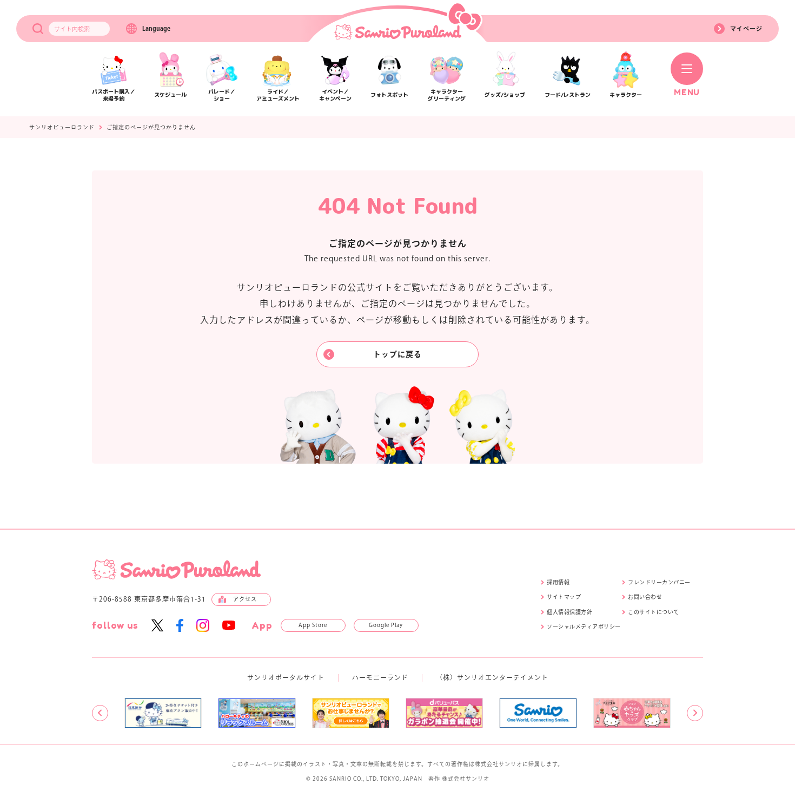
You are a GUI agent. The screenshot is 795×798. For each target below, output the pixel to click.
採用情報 (558, 582)
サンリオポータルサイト (285, 677)
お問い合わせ (645, 596)
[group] (163, 713)
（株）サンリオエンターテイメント (492, 677)
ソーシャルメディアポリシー (584, 626)
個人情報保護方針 (569, 612)
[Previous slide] (100, 713)
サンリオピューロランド (62, 127)
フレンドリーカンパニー (659, 582)
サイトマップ (564, 596)
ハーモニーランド (380, 677)
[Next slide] (695, 713)
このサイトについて (653, 612)
